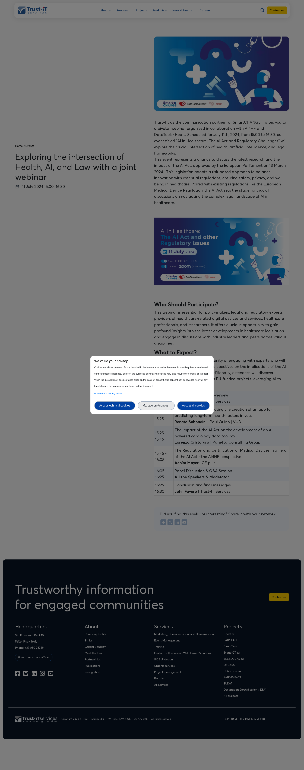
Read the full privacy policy (108, 393)
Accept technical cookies (114, 405)
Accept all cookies (193, 405)
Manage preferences (156, 405)
